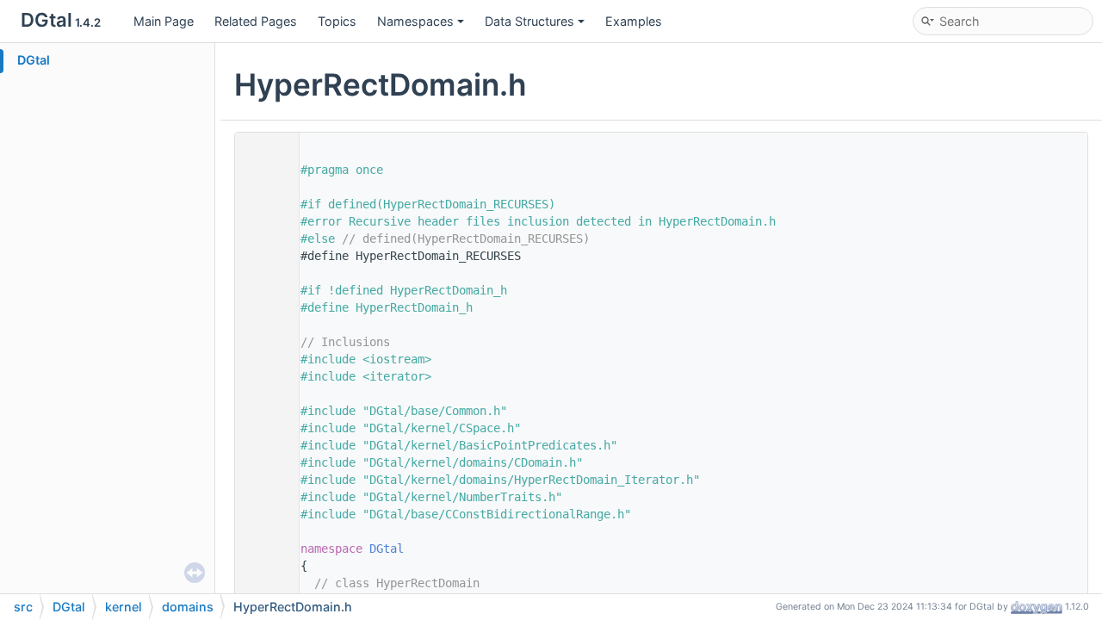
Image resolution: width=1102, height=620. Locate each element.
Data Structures (529, 21)
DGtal (33, 60)
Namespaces (415, 21)
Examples (633, 21)
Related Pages (255, 21)
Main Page (163, 21)
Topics (337, 21)
